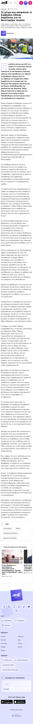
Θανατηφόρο (8, 528)
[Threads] (19, 607)
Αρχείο (20, 647)
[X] (14, 607)
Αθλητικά (20, 636)
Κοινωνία (3, 9)
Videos (20, 643)
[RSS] (17, 611)
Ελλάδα (3, 647)
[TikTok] (24, 607)
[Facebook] (4, 607)
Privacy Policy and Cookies (11, 670)
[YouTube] (29, 607)
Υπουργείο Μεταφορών (11, 533)
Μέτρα (18, 528)
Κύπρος (3, 636)
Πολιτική (3, 640)
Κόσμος (3, 650)
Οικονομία (4, 643)
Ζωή (19, 640)
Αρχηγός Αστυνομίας (10, 538)
